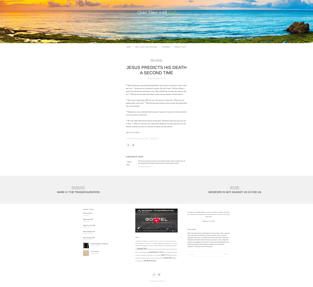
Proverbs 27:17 (148, 258)
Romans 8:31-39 (140, 261)
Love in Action (94, 251)
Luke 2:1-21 (165, 255)
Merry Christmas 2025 (89, 231)
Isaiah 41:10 (153, 249)
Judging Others (145, 252)
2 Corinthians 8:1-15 (148, 243)
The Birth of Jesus (150, 260)
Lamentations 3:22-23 (156, 252)
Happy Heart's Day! (162, 245)
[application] (156, 220)
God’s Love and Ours (154, 245)
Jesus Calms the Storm (165, 249)
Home (129, 47)
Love (153, 255)
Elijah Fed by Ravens (140, 245)
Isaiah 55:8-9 (158, 249)
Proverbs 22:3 (143, 258)
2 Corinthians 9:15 (155, 243)
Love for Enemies (157, 255)
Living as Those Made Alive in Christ (170, 252)
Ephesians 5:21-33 (147, 245)
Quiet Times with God (158, 281)
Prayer (139, 258)
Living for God (138, 255)
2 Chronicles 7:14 (168, 241)
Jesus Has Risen (172, 249)
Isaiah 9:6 (141, 248)
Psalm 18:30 (154, 258)
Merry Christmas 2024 (89, 237)
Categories (166, 47)
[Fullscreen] (175, 231)
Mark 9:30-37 (154, 138)
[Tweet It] (133, 145)
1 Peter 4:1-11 (162, 241)
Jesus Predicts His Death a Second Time (137, 138)
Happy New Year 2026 (89, 225)
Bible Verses (156, 60)
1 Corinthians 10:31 (145, 241)
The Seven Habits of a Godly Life (99, 244)
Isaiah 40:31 (149, 249)
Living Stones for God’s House (146, 255)
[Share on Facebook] (128, 145)
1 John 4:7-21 (151, 241)
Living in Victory (87, 213)
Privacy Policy (180, 47)
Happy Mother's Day (169, 245)
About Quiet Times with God (146, 47)
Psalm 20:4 (158, 258)
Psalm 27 (161, 258)
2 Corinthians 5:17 (141, 243)
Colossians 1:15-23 (171, 243)
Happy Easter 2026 (88, 219)
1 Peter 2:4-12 (156, 241)
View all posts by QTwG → (145, 166)
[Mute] (173, 231)
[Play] (137, 231)
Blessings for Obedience (163, 243)
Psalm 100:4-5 (168, 258)
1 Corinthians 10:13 (138, 241)
